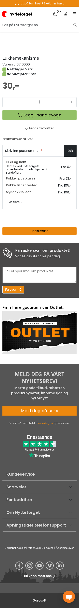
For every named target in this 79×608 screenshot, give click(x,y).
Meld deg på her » (39, 411)
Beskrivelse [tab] (39, 231)
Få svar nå (13, 289)
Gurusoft (40, 600)
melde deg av (44, 423)
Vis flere (14, 202)
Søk (70, 150)
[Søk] (75, 25)
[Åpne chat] (69, 597)
